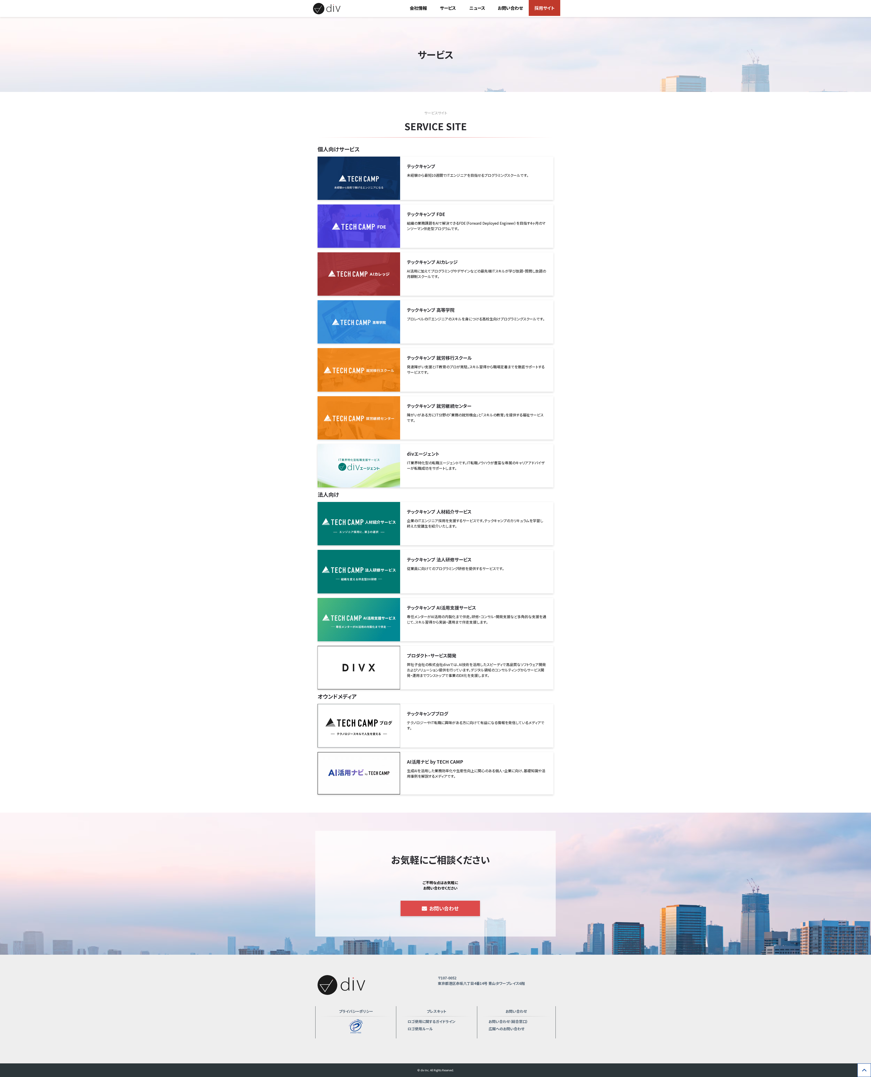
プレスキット (436, 1011)
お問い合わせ (510, 8)
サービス (448, 8)
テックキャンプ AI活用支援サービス (441, 607)
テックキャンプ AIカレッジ (432, 262)
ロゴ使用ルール (420, 1028)
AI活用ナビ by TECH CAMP (435, 761)
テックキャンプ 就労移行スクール (439, 357)
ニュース (477, 8)
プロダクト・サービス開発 (431, 655)
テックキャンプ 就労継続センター (439, 406)
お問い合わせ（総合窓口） (508, 1021)
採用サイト (544, 8)
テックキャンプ (421, 166)
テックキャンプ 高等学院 (431, 310)
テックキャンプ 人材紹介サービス (439, 511)
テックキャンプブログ (427, 713)
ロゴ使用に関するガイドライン (431, 1021)
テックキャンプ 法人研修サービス (439, 559)
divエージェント (423, 453)
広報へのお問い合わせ (506, 1028)
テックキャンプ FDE (426, 214)
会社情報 (418, 8)
